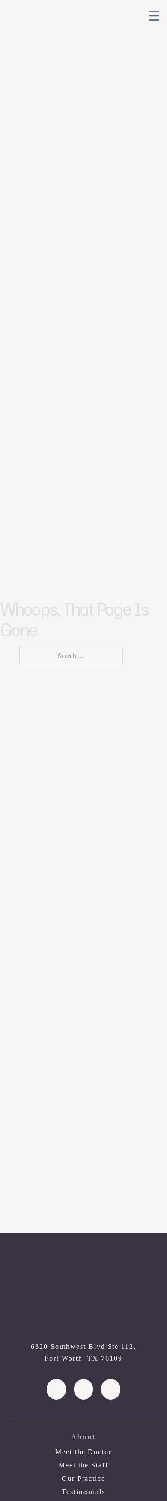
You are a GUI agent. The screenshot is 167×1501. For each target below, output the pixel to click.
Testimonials (83, 1491)
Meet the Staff (83, 1465)
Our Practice (83, 1478)
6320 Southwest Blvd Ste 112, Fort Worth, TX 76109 (83, 1352)
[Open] (154, 16)
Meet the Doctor (83, 1451)
